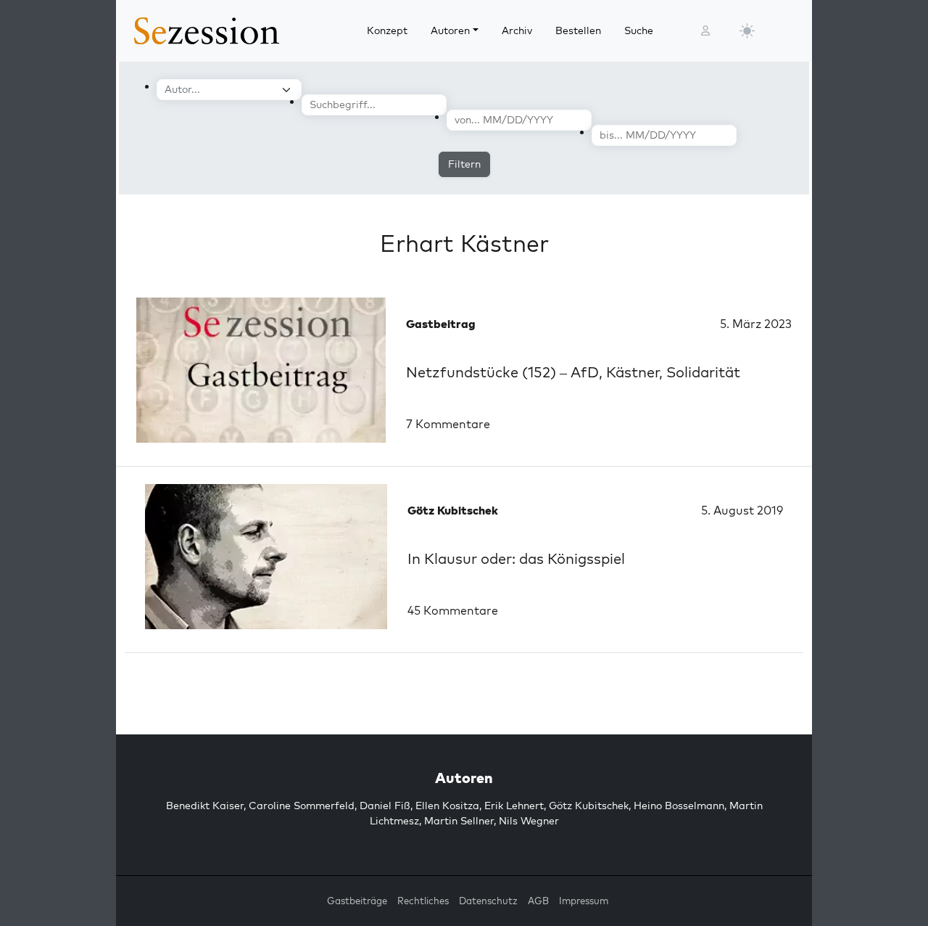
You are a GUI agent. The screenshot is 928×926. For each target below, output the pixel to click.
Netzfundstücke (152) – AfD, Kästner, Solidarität (573, 372)
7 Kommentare (448, 424)
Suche (638, 30)
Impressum (583, 900)
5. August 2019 (742, 510)
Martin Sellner (459, 820)
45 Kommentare (452, 610)
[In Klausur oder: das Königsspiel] (266, 556)
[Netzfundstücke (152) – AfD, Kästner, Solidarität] (261, 370)
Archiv (517, 30)
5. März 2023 (756, 323)
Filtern (464, 164)
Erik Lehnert (514, 805)
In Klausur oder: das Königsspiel (516, 558)
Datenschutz (488, 900)
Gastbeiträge (357, 900)
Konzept (387, 30)
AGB (538, 900)
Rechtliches (423, 900)
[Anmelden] (705, 30)
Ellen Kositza (447, 805)
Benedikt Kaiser (205, 805)
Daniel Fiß (385, 805)
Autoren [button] (450, 30)
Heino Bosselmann (679, 805)
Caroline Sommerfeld (302, 805)
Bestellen (578, 30)
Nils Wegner (529, 820)
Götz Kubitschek (589, 805)
